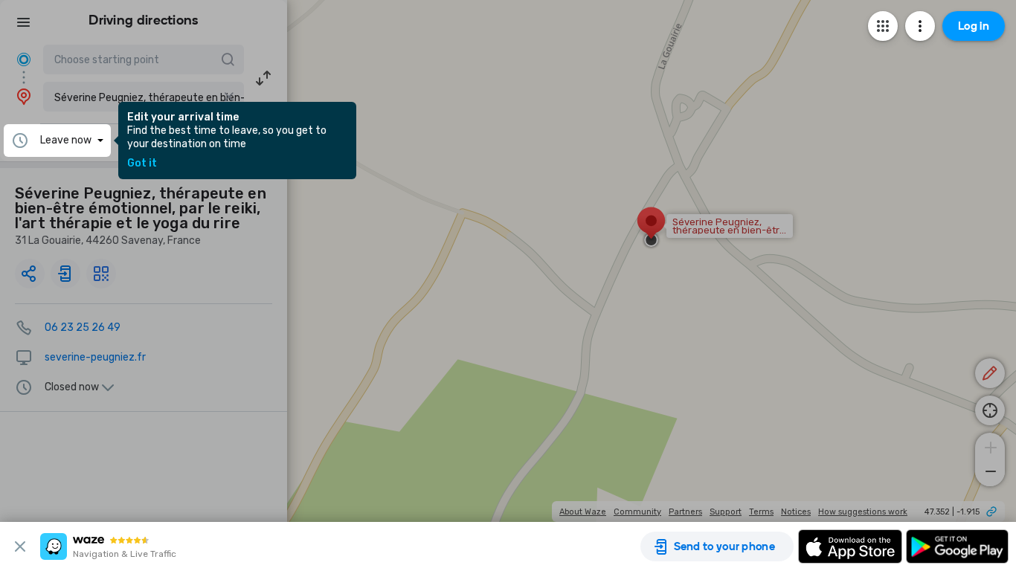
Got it (142, 164)
